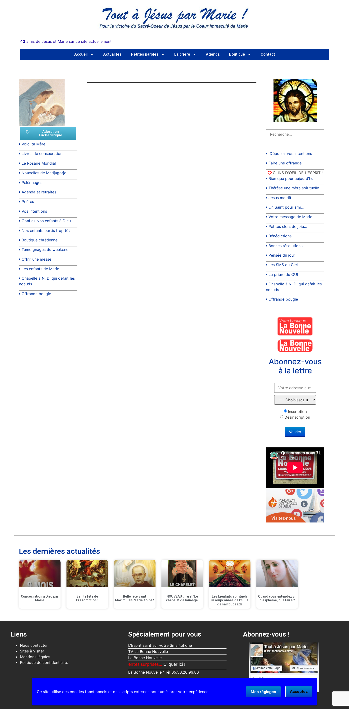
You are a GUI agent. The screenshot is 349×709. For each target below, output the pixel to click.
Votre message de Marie (290, 216)
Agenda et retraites (39, 192)
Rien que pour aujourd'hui (291, 178)
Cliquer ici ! (160, 664)
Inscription (297, 411)
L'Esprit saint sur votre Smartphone (160, 645)
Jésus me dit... (281, 197)
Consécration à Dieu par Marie (39, 598)
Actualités (112, 54)
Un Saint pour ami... (286, 207)
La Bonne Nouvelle (145, 657)
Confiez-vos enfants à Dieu (46, 220)
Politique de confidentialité (44, 662)
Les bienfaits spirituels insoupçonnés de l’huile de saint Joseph (229, 600)
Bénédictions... (281, 236)
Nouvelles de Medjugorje (44, 172)
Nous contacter (34, 645)
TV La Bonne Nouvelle (148, 651)
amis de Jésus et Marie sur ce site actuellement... (67, 41)
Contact (268, 54)
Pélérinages (32, 182)
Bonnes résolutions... (287, 245)
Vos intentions (34, 211)
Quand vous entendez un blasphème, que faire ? (277, 598)
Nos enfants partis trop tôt (46, 230)
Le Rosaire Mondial (39, 163)
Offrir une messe (36, 259)
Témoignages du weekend (45, 249)
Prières (28, 201)
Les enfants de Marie (40, 268)
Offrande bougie (36, 293)
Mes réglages (263, 691)
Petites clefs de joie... (288, 226)
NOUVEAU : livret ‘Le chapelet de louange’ (182, 598)
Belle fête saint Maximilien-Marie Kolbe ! (134, 598)
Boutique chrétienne (39, 240)
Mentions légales (35, 656)
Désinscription (297, 417)
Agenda (213, 54)
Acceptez (299, 691)
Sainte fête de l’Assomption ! (87, 598)
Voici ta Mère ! (34, 144)
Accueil (81, 54)
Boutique (237, 54)
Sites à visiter (32, 651)
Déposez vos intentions (291, 153)
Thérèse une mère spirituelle (294, 188)
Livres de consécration (42, 153)
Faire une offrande (285, 163)
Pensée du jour (282, 255)
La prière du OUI (283, 274)
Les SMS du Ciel (283, 264)
